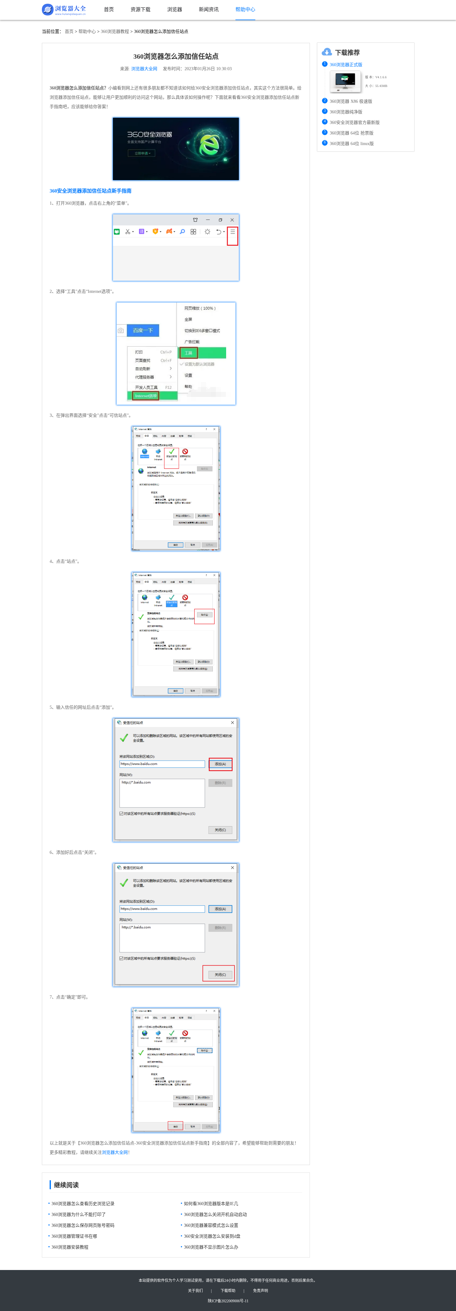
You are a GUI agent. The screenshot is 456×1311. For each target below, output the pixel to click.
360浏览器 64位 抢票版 (351, 133)
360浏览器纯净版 (346, 112)
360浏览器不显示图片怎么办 (211, 1247)
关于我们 (195, 1291)
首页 (69, 31)
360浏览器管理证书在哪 (74, 1236)
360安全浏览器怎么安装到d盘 (212, 1236)
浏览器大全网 (144, 68)
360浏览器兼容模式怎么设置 (211, 1225)
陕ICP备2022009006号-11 (228, 1301)
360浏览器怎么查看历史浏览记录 (82, 1203)
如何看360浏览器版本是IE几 (211, 1203)
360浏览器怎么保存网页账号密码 (82, 1225)
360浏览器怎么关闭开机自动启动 (215, 1214)
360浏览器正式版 (346, 64)
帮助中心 (87, 31)
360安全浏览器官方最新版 (355, 122)
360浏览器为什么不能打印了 (78, 1214)
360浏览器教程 (115, 31)
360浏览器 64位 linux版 (352, 143)
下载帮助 (228, 1291)
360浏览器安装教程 (69, 1247)
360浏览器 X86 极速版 (351, 101)
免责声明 (260, 1291)
